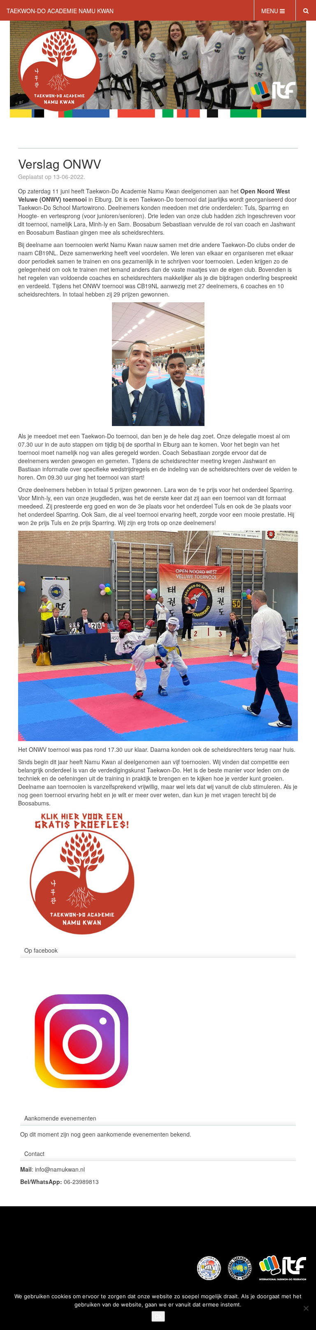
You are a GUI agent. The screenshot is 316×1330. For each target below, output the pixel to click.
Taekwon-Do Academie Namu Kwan (60, 11)
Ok (158, 1316)
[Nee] (306, 1308)
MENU (270, 11)
